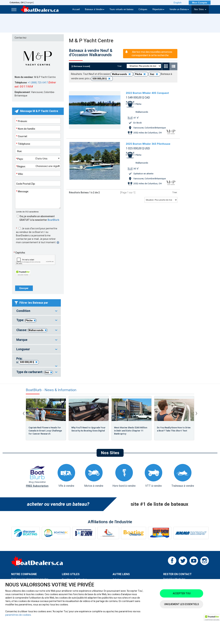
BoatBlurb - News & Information (51, 390)
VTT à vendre (153, 485)
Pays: (20, 158)
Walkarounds (35, 330)
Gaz (47, 372)
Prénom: (22, 121)
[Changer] (22, 2)
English (178, 2)
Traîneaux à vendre (182, 485)
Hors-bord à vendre (124, 485)
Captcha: (19, 252)
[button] (212, 617)
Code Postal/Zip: (25, 183)
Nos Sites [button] (199, 9)
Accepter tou (181, 593)
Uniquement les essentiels (181, 604)
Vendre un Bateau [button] (178, 9)
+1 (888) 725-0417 (38, 82)
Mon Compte (199, 2)
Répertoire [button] (157, 9)
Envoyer (24, 288)
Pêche (28, 320)
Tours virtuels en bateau (121, 9)
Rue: (19, 151)
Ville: (19, 174)
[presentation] (23, 413)
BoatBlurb (53, 220)
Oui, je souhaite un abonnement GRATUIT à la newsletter (39, 218)
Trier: (120, 66)
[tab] (36, 311)
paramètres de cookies (18, 614)
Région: (21, 166)
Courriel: (22, 136)
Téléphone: (23, 143)
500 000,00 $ (27, 362)
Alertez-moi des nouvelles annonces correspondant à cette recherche (152, 54)
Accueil (76, 9)
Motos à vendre (93, 485)
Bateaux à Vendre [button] (94, 9)
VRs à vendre (66, 485)
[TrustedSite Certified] (23, 273)
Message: (22, 191)
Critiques (143, 9)
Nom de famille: (26, 128)
